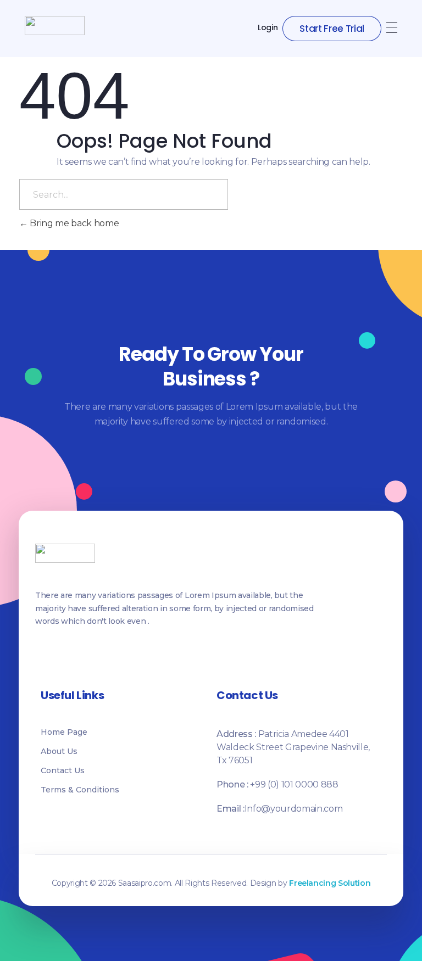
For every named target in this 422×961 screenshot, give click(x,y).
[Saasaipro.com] (55, 25)
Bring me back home (73, 223)
